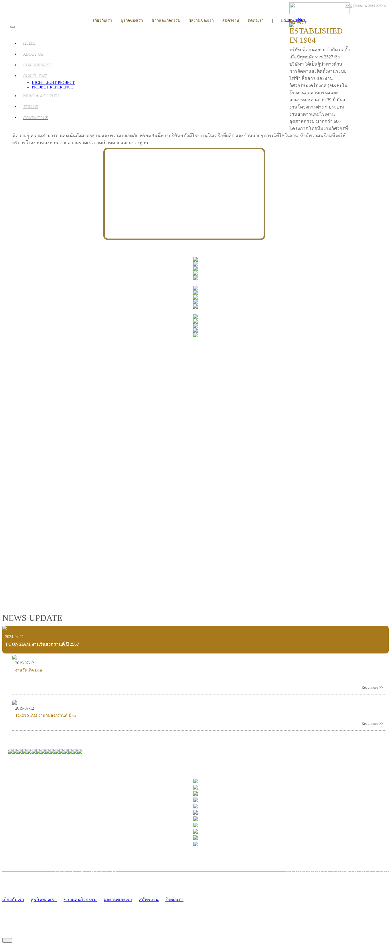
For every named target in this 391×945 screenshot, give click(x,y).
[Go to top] (7, 940)
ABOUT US (33, 54)
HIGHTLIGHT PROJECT (53, 82)
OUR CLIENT (35, 76)
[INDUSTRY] (195, 260)
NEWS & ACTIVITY (41, 96)
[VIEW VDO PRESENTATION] (91, 578)
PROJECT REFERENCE (52, 87)
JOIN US (30, 107)
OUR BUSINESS (37, 65)
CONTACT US (35, 117)
